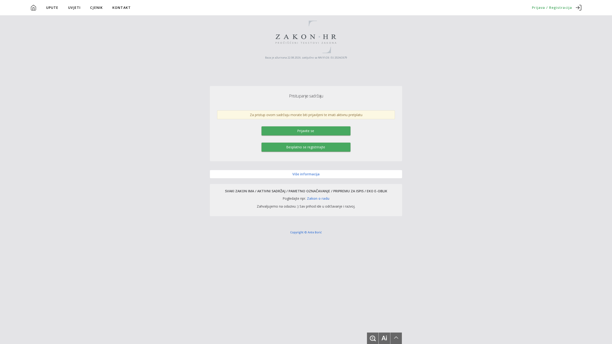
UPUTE (52, 7)
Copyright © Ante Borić (306, 232)
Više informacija (306, 174)
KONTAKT (121, 7)
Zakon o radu (318, 198)
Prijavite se (305, 131)
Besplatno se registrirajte (305, 147)
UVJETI (74, 7)
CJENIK (96, 7)
